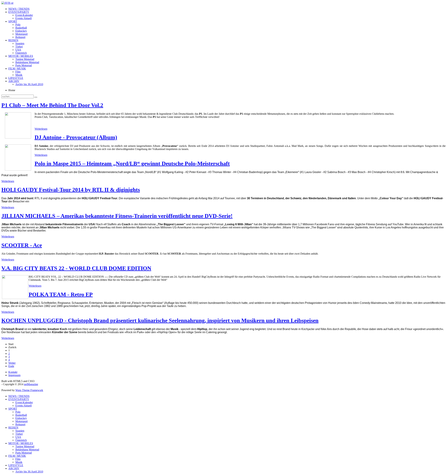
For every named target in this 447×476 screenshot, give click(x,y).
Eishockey (21, 30)
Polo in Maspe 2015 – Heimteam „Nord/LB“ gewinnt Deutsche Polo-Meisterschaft (132, 163)
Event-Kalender (24, 15)
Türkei (19, 46)
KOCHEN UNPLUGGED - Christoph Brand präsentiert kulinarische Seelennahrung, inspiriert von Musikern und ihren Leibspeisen (159, 320)
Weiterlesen (41, 128)
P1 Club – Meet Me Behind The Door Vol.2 (52, 105)
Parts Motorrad (23, 65)
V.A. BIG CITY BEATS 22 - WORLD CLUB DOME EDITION (76, 268)
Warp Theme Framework (29, 390)
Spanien (19, 43)
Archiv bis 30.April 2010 (29, 84)
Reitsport (20, 37)
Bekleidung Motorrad (27, 62)
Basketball (21, 27)
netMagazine (31, 384)
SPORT (12, 21)
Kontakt (12, 372)
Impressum (14, 375)
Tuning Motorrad (24, 59)
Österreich (21, 52)
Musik (18, 74)
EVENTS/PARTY (18, 11)
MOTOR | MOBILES (20, 55)
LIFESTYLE (15, 77)
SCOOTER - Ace (21, 245)
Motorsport (21, 33)
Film (17, 71)
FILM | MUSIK (17, 68)
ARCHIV (13, 81)
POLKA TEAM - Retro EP (61, 294)
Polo (17, 24)
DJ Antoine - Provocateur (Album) (76, 137)
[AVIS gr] (7, 2)
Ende (11, 366)
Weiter (12, 362)
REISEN (13, 40)
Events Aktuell (23, 18)
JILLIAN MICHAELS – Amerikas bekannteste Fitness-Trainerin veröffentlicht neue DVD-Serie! (117, 216)
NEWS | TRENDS (19, 8)
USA (18, 49)
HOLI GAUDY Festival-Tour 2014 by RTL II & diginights (70, 189)
